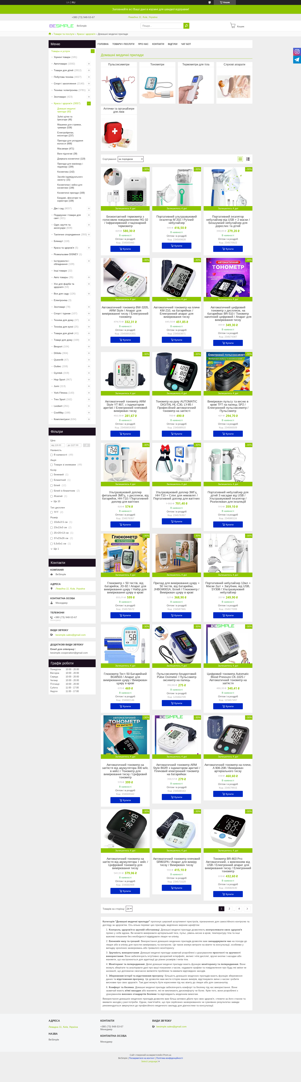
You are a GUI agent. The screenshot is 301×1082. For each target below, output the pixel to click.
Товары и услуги (60, 51)
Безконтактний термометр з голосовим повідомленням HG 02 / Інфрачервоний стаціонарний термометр (125, 221)
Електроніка (60, 300)
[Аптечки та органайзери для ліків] (118, 133)
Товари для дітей (63, 70)
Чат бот (186, 44)
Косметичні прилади (68, 192)
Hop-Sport (59, 379)
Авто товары (61, 277)
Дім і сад (59, 208)
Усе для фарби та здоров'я (64, 285)
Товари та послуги (63, 34)
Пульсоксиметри (118, 64)
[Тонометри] (156, 86)
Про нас (143, 44)
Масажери (62, 148)
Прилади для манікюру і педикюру (70, 165)
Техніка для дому (64, 320)
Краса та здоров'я (64, 247)
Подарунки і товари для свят (67, 216)
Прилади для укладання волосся (70, 142)
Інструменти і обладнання (61, 262)
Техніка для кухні (63, 326)
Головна (103, 44)
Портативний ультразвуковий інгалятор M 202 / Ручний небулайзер (176, 220)
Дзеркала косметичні (68, 158)
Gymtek (58, 373)
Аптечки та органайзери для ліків (118, 110)
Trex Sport (59, 399)
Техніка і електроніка (66, 90)
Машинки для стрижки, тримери (69, 126)
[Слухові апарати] (233, 86)
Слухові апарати (234, 64)
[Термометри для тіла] (195, 86)
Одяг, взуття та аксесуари (62, 226)
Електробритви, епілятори (65, 134)
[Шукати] (186, 26)
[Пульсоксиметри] (118, 86)
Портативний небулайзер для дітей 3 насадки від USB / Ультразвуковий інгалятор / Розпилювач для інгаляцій (228, 497)
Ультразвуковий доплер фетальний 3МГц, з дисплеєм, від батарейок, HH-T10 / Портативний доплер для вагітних (125, 497)
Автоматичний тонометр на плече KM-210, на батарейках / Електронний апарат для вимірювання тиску (177, 312)
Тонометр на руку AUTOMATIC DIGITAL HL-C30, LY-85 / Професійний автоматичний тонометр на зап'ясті (176, 406)
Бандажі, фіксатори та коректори (69, 199)
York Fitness (60, 392)
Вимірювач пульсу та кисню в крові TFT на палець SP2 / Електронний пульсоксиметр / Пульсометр (227, 406)
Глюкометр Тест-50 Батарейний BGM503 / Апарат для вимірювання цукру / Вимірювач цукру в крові (125, 678)
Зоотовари (60, 96)
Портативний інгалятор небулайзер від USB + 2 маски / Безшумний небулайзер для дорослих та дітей (228, 221)
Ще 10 (57, 501)
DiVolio (57, 353)
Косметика (62, 171)
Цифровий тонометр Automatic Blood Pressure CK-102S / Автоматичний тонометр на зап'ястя (228, 678)
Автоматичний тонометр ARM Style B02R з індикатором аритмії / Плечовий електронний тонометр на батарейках (176, 769)
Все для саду (61, 293)
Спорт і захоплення (65, 83)
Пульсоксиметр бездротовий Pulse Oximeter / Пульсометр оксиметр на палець (176, 677)
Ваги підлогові (64, 153)
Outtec (57, 366)
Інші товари (60, 270)
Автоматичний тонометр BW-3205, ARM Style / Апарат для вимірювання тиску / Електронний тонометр (125, 312)
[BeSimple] (62, 25)
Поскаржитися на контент (142, 1058)
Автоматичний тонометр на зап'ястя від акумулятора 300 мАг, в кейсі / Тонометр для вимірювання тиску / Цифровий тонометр (125, 771)
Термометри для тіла (195, 64)
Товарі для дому (63, 339)
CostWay (59, 412)
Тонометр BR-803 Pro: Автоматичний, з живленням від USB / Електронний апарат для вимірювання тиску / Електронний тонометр (228, 865)
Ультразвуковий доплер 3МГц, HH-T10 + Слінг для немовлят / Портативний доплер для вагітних (176, 495)
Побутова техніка (63, 76)
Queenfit (58, 359)
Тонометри (157, 64)
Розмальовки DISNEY (66, 254)
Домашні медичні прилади (66, 110)
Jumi (56, 386)
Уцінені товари (62, 57)
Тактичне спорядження (67, 234)
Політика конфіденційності (169, 1058)
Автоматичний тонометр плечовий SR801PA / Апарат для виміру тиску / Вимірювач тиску (176, 862)
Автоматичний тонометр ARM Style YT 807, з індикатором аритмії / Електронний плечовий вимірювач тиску (125, 406)
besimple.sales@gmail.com (71, 634)
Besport (58, 346)
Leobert (58, 406)
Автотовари (60, 63)
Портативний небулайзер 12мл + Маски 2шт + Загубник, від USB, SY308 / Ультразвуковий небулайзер (228, 588)
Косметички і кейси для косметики (69, 186)
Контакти (158, 44)
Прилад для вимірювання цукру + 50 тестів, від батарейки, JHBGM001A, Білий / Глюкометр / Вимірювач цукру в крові (176, 588)
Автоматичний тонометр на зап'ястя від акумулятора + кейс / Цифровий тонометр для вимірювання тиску (125, 863)
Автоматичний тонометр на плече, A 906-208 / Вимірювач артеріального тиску (227, 768)
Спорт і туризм (62, 313)
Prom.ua (167, 1055)
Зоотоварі (59, 306)
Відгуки (172, 44)
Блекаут (58, 241)
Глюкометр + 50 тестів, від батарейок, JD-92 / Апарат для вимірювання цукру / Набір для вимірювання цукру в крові (125, 588)
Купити (127, 248)
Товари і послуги (123, 44)
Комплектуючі (62, 419)
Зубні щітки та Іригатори (64, 118)
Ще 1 (56, 549)
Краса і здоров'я (86, 34)
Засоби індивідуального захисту (70, 178)
